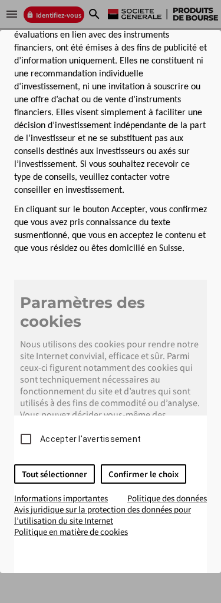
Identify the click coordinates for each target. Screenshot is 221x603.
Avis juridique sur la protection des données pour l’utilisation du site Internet (102, 515)
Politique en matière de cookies (71, 531)
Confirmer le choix (143, 474)
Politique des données (167, 498)
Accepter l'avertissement (90, 439)
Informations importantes (61, 498)
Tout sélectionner (54, 474)
